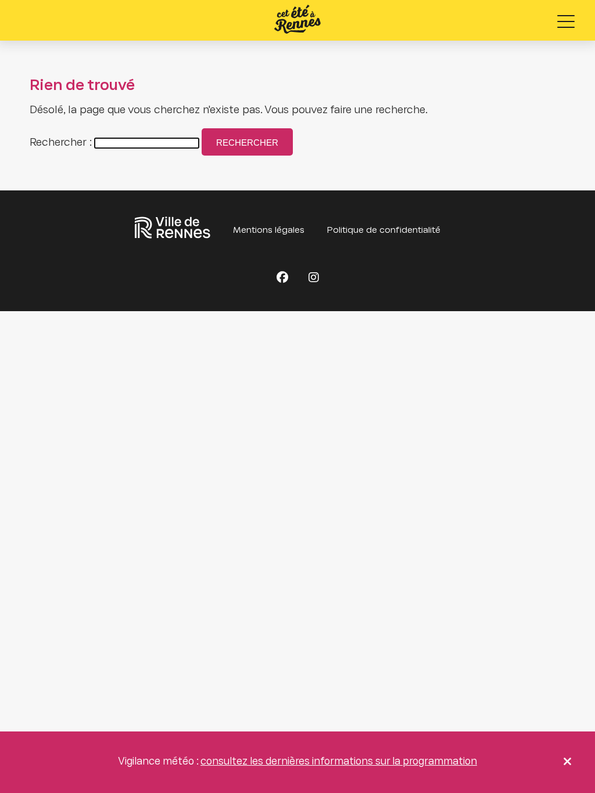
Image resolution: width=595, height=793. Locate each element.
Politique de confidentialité (383, 230)
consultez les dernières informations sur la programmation (338, 762)
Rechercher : (61, 143)
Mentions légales (268, 230)
